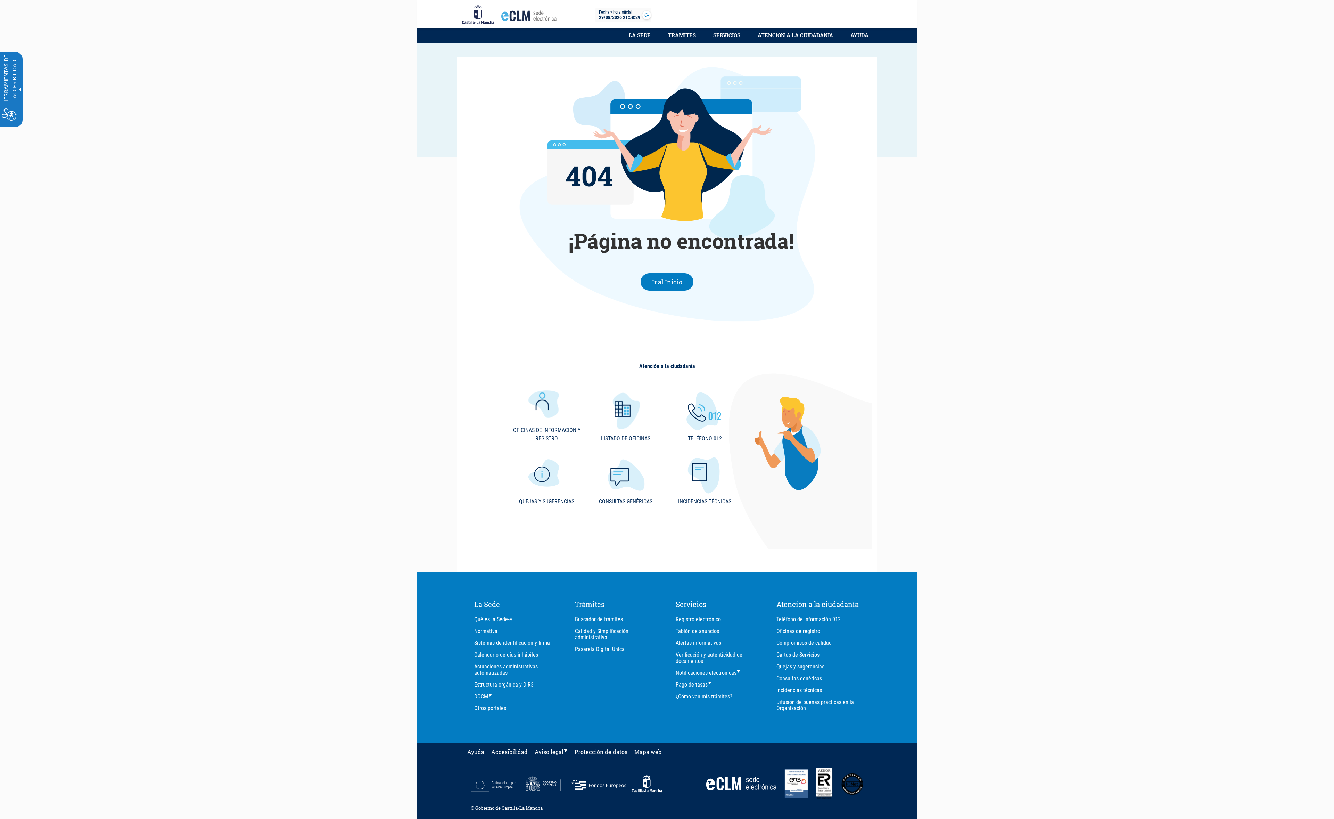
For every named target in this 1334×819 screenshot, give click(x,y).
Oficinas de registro (798, 631)
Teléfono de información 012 (808, 619)
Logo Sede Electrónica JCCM (530, 17)
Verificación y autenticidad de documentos (709, 657)
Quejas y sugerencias (800, 666)
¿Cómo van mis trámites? (704, 696)
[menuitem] (639, 39)
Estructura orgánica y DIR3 (504, 684)
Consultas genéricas (799, 678)
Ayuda (859, 35)
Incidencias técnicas (799, 690)
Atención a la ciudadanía (795, 35)
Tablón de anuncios (697, 631)
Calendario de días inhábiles (506, 654)
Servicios (726, 35)
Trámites (682, 35)
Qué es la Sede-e (493, 619)
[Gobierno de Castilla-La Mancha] (478, 15)
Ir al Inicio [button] (673, 281)
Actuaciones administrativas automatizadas (506, 669)
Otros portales (490, 708)
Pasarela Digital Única (600, 649)
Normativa (485, 631)
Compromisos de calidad (804, 643)
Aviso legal (549, 751)
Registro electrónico (698, 619)
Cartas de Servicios (798, 654)
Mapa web (647, 751)
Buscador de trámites (599, 619)
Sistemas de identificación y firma (512, 643)
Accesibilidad (509, 751)
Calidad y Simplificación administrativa (601, 634)
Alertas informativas (698, 643)
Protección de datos (601, 751)
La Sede (640, 35)
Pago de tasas (692, 684)
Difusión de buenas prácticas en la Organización (815, 705)
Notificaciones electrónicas (706, 673)
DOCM (481, 696)
